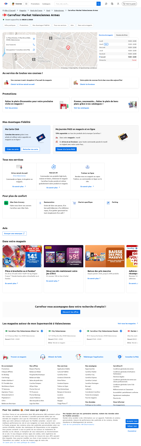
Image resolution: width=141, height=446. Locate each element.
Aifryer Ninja (34, 386)
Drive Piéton (61, 380)
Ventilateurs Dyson (8, 386)
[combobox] (78, 4)
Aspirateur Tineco (7, 392)
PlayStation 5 (6, 398)
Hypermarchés (90, 369)
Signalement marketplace (121, 395)
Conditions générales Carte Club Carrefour (123, 385)
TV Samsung (5, 389)
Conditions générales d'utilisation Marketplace (124, 373)
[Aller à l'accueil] (6, 4)
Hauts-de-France (36, 10)
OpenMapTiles (73, 68)
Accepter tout (132, 421)
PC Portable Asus (7, 383)
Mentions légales (118, 377)
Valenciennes (59, 10)
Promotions (5, 369)
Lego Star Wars (34, 403)
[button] (26, 4)
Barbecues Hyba (35, 377)
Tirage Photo (61, 403)
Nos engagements (119, 405)
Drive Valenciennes (19, 176)
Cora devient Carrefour (92, 392)
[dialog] (70, 426)
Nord (48, 10)
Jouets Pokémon (35, 398)
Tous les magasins (91, 398)
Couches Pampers (35, 383)
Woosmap (64, 68)
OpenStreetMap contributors (88, 68)
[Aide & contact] (106, 4)
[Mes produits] (112, 4)
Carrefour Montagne (91, 383)
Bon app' (88, 386)
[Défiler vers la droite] (133, 270)
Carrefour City (89, 374)
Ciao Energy (5, 377)
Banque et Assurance (64, 392)
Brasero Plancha (35, 369)
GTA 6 (3, 400)
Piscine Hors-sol (35, 389)
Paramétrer (132, 431)
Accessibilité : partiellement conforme (125, 392)
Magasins (22, 10)
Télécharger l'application (93, 357)
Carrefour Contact (91, 380)
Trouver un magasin (18, 357)
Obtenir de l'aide (55, 357)
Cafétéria (88, 389)
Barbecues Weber (35, 372)
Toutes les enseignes (92, 395)
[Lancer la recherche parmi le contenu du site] (99, 4)
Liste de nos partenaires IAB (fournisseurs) (78, 424)
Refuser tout (132, 426)
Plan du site (117, 398)
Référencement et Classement (123, 389)
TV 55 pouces (34, 392)
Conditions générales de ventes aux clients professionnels (124, 380)
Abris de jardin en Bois (37, 400)
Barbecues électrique (9, 403)
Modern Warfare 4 (7, 380)
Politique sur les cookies (93, 405)
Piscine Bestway (35, 395)
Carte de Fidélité (62, 372)
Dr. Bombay (5, 374)
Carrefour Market (90, 372)
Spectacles (60, 398)
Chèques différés (7, 372)
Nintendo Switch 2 (8, 395)
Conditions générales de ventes (123, 369)
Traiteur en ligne (62, 386)
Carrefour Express (91, 377)
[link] (42, 332)
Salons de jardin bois (36, 380)
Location (60, 395)
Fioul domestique (63, 389)
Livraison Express (62, 383)
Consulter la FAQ (132, 357)
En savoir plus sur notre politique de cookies (19, 442)
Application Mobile (63, 369)
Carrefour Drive (62, 374)
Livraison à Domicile (63, 377)
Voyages (60, 400)
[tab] (106, 35)
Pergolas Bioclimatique (37, 374)
